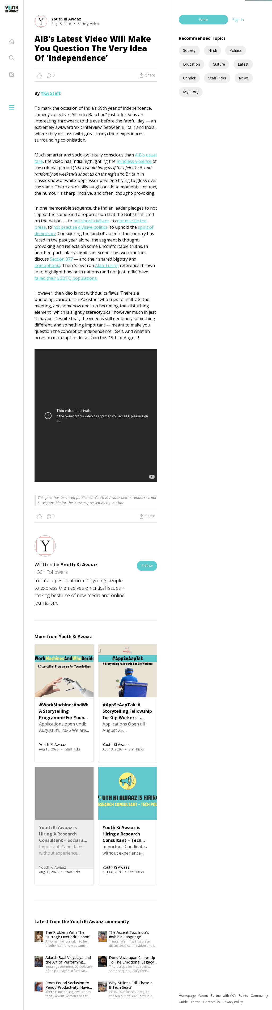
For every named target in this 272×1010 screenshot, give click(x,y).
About (204, 995)
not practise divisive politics (80, 227)
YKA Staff (50, 93)
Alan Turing (107, 265)
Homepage (188, 995)
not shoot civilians (91, 221)
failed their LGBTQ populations (66, 278)
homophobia (47, 265)
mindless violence (134, 161)
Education (191, 64)
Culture (219, 64)
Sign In (238, 19)
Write (203, 19)
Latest (243, 64)
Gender (189, 77)
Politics (236, 50)
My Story (190, 91)
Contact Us (211, 1002)
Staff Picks (217, 77)
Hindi (212, 50)
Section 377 (61, 259)
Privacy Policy (233, 1002)
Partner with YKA (223, 995)
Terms (196, 1002)
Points (244, 995)
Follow (147, 565)
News (244, 77)
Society (189, 50)
